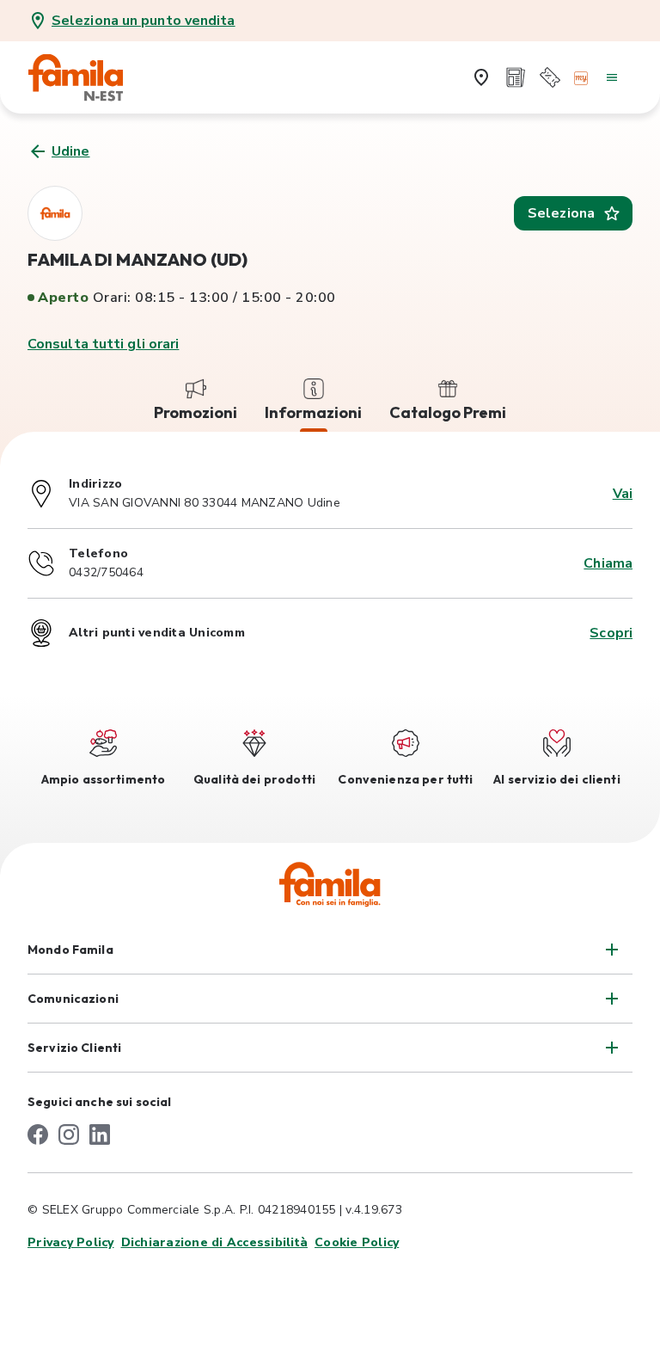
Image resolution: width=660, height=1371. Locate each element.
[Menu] (611, 77)
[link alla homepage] (88, 77)
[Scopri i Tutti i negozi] (481, 77)
